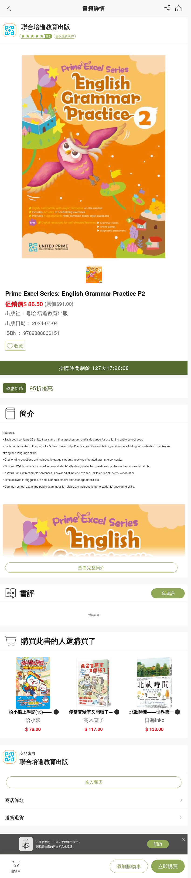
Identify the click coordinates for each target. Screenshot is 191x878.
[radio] (23, 36)
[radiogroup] (32, 36)
